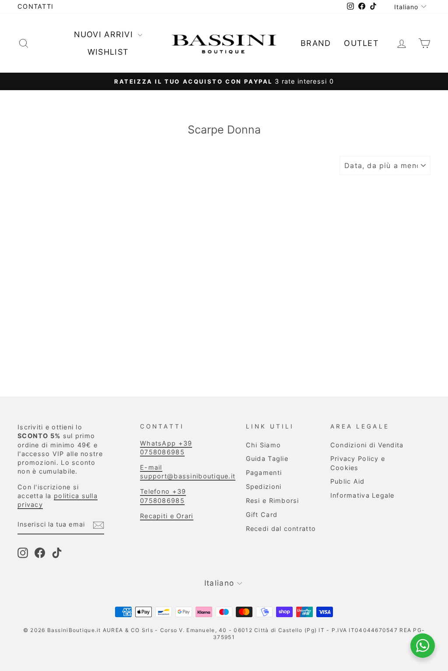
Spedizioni (264, 486)
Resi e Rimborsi (272, 500)
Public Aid (347, 481)
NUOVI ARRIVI (105, 34)
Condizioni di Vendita (367, 445)
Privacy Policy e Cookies (357, 463)
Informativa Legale (362, 495)
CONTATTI (35, 6)
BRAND (316, 43)
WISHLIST (108, 51)
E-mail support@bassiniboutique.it (187, 472)
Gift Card (261, 514)
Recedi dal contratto (281, 528)
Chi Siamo (263, 445)
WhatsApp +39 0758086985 (166, 447)
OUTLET (361, 43)
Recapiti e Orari (166, 516)
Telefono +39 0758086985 (163, 496)
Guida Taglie (267, 458)
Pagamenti (264, 472)
